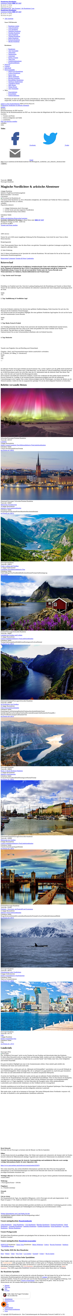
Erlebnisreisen (9, 1307)
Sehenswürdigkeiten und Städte (12, 118)
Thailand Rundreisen (57, 1224)
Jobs (6, 1289)
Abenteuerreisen (9, 1301)
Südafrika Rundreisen (29, 1226)
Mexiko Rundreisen (15, 1228)
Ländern (44, 1277)
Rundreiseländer (25, 1221)
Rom (2, 1253)
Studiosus (65, 1244)
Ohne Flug (4, 708)
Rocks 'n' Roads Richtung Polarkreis (12, 771)
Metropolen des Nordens (8, 840)
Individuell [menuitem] (8, 68)
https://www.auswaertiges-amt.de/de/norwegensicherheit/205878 (20, 1165)
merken (3, 107)
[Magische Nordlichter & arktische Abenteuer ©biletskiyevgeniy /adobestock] (15, 105)
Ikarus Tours (20, 1244)
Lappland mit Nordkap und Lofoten (11, 635)
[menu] (36, 59)
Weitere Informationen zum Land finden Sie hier (15, 1213)
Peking (7, 1253)
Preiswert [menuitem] (7, 64)
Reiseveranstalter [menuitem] (10, 69)
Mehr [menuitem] (6, 90)
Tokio (12, 1253)
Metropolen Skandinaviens (9, 504)
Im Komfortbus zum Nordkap (10, 704)
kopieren (4, 163)
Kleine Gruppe (5, 445)
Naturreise (12, 774)
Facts (6, 1311)
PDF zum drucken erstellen (9, 121)
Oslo (2, 1035)
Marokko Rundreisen (43, 1224)
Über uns (7, 1287)
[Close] (1, 360)
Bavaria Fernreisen (55, 1244)
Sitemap (7, 1285)
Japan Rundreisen (18, 1224)
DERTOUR (4, 1244)
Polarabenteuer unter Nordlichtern (11, 972)
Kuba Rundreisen (56, 1226)
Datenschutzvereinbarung (12, 1309)
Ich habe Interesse (7, 1217)
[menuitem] (11, 49)
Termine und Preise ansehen (9, 225)
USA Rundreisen (30, 1224)
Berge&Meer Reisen (8, 1246)
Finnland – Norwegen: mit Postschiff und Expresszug (17, 909)
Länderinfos (6, 120)
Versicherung (8, 1299)
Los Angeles (27, 1253)
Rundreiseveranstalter (27, 1241)
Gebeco (46, 1244)
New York (19, 1253)
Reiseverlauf (4, 258)
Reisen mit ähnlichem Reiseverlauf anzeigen (14, 218)
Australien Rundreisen (15, 1226)
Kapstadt (35, 1253)
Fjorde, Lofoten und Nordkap (10, 566)
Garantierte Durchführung (17, 445)
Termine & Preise (21, 258)
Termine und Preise (9, 116)
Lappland (3, 441)
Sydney (42, 1253)
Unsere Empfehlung (7, 638)
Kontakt (7, 1290)
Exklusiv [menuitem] (7, 66)
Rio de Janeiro (50, 1253)
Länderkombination (40, 445)
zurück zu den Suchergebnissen (10, 104)
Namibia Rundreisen (43, 1226)
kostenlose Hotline (11, 3)
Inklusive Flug (29, 445)
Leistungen (12, 258)
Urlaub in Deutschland (28, 1280)
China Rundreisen (6, 1224)
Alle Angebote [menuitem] (9, 18)
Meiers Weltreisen (37, 1244)
